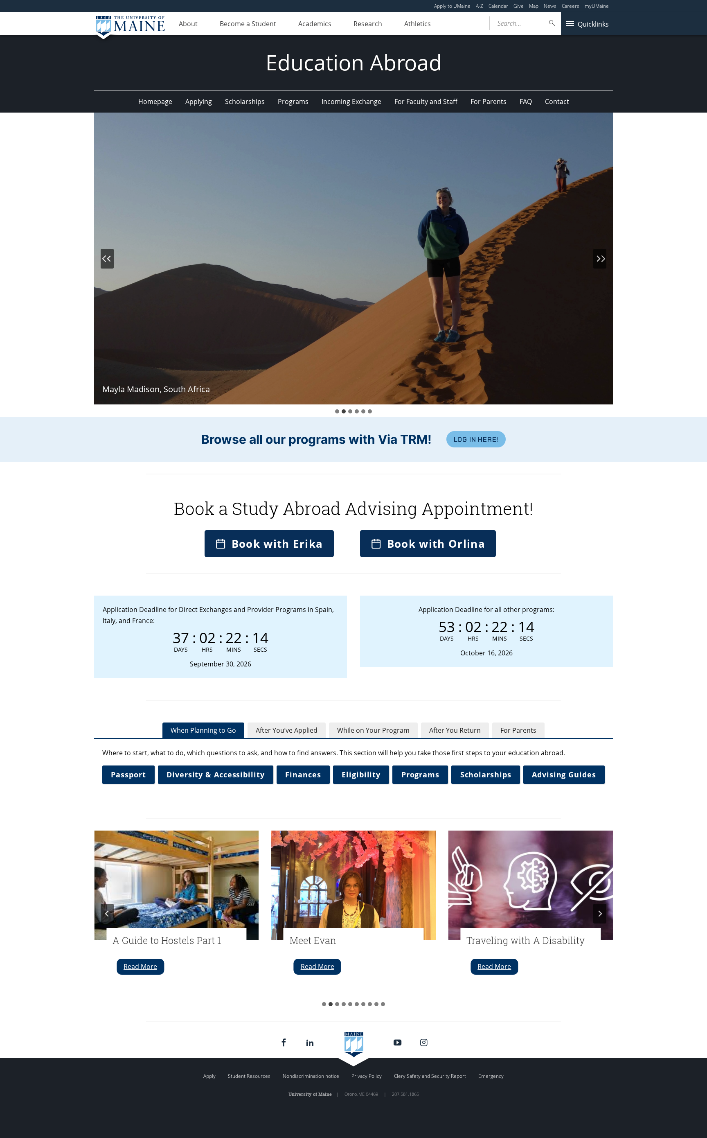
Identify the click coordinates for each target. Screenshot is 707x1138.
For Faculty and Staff (425, 101)
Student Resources (249, 1076)
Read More (144, 968)
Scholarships (245, 101)
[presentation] (176, 885)
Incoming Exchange (351, 101)
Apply (209, 1076)
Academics (314, 23)
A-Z (479, 5)
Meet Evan (313, 940)
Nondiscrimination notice (311, 1076)
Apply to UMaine (452, 5)
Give (518, 5)
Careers (570, 5)
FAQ (526, 101)
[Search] (552, 23)
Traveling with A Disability (525, 940)
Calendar (498, 5)
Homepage (155, 101)
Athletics (417, 23)
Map (533, 5)
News (550, 5)
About (188, 23)
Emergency (491, 1076)
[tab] (337, 411)
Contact (557, 101)
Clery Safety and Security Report (430, 1076)
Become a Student (248, 23)
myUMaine (597, 5)
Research (368, 23)
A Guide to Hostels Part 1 (167, 940)
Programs (293, 101)
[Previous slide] (107, 259)
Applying (198, 101)
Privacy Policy (366, 1076)
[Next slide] (599, 259)
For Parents (489, 101)
